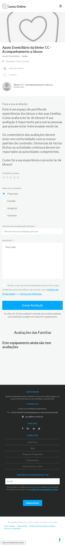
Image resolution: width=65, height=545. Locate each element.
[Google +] (28, 428)
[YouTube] (39, 428)
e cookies (53, 489)
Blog (32, 448)
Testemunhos (32, 460)
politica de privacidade (40, 489)
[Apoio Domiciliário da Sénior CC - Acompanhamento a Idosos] (32, 27)
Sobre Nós (32, 442)
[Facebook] (22, 428)
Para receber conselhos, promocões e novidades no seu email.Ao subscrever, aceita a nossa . (32, 488)
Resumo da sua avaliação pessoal (18, 226)
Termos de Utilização (31, 293)
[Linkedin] (34, 428)
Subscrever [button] (32, 502)
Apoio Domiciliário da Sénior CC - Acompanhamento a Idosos (26, 49)
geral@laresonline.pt (34, 416)
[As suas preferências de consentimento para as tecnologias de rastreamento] (60, 540)
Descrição (7, 240)
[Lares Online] (14, 6)
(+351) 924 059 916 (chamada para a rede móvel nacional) (34, 412)
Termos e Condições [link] (12, 528)
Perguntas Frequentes (32, 454)
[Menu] (60, 6)
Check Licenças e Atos (32, 466)
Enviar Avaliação (32, 305)
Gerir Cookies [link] (9, 526)
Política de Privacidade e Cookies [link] (42, 526)
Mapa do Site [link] (22, 526)
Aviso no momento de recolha (13, 542)
